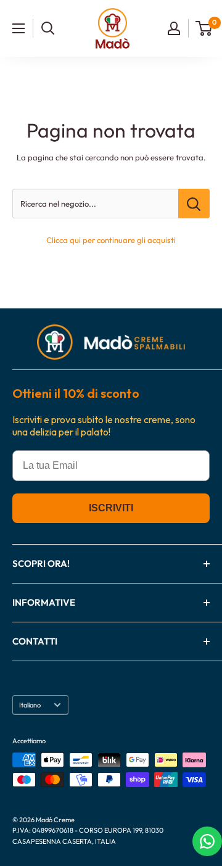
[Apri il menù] (18, 28)
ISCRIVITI (111, 508)
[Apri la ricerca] (48, 28)
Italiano (30, 705)
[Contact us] (207, 841)
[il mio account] (174, 28)
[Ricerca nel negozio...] (194, 203)
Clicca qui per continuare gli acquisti (111, 240)
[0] (204, 28)
